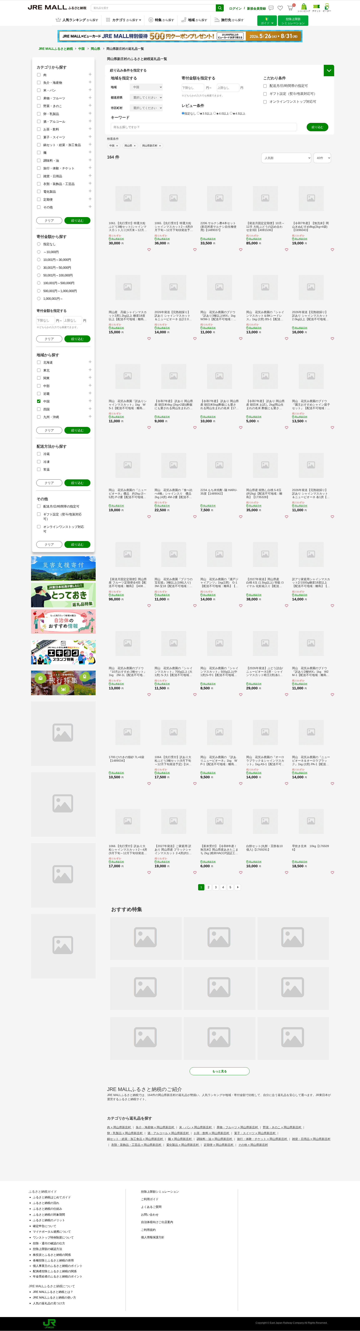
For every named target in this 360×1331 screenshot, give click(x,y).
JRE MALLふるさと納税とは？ (53, 1292)
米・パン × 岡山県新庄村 (195, 1127)
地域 (114, 87)
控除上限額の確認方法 (47, 1249)
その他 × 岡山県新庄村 (253, 1144)
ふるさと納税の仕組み (47, 1208)
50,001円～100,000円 (58, 275)
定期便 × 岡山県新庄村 (219, 1144)
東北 (46, 370)
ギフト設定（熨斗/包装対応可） (293, 93)
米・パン (49, 90)
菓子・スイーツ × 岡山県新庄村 (255, 1133)
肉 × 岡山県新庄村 (119, 1127)
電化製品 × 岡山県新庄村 (183, 1144)
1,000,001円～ (53, 298)
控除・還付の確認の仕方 (49, 1243)
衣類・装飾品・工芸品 (59, 184)
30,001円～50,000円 (57, 267)
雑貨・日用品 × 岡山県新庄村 (311, 1139)
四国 (46, 409)
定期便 (48, 199)
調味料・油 (51, 160)
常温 (46, 469)
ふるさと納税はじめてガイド (52, 1197)
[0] (290, 8)
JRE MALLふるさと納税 (56, 48)
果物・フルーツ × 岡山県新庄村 (238, 1127)
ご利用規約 (148, 1229)
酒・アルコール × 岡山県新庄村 (169, 1133)
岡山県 (95, 48)
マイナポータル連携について (52, 1231)
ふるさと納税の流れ (46, 1203)
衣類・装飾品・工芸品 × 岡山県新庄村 (136, 1144)
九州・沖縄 (51, 417)
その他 (48, 207)
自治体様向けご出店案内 (157, 1222)
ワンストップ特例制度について (53, 1237)
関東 (46, 378)
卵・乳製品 (51, 114)
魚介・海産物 (52, 82)
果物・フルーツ (54, 98)
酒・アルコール (54, 121)
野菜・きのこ (52, 106)
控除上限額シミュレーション (160, 1191)
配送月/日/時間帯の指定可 (61, 506)
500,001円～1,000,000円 (60, 291)
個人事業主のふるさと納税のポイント (57, 1265)
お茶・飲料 (51, 129)
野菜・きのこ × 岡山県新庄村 (282, 1127)
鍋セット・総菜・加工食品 (62, 145)
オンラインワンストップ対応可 (293, 101)
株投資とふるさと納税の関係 (52, 1254)
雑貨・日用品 (52, 176)
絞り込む (77, 220)
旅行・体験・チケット (59, 168)
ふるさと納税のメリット (49, 1220)
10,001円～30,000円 (57, 259)
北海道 (48, 362)
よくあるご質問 (151, 1207)
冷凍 (46, 462)
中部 (46, 386)
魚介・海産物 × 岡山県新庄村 (155, 1127)
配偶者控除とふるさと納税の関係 (55, 1271)
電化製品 (49, 191)
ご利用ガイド (150, 1199)
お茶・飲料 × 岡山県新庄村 (212, 1133)
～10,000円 (51, 252)
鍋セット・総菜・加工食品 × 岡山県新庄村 (135, 1139)
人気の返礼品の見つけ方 (49, 1303)
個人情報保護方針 (152, 1237)
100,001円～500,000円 (58, 283)
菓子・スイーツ (54, 137)
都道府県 (116, 97)
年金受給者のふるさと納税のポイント (57, 1276)
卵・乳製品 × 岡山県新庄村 (125, 1133)
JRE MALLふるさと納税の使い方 (54, 1297)
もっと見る (219, 1071)
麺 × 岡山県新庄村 (180, 1139)
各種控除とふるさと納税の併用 (53, 1260)
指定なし (49, 244)
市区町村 (116, 108)
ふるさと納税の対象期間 (49, 1214)
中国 (81, 48)
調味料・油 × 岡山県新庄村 (215, 1139)
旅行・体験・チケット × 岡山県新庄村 (262, 1139)
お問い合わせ (150, 1214)
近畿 (46, 393)
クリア (49, 220)
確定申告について (44, 1226)
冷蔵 (46, 454)
